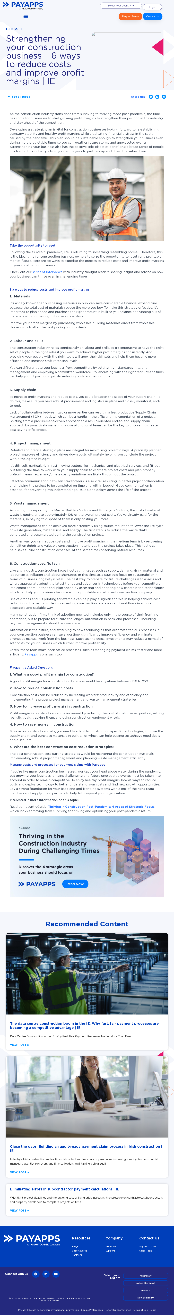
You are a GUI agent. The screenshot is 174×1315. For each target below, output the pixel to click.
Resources (81, 1238)
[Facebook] (35, 1274)
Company (114, 1238)
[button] (26, 16)
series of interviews (47, 272)
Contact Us (149, 1238)
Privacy (22, 1310)
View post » (19, 1044)
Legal (153, 1310)
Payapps (31, 654)
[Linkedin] (46, 1274)
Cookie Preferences (92, 1310)
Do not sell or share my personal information (54, 1310)
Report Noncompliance (118, 1310)
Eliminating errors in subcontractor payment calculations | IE (64, 1189)
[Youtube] (56, 1274)
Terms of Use (140, 1310)
